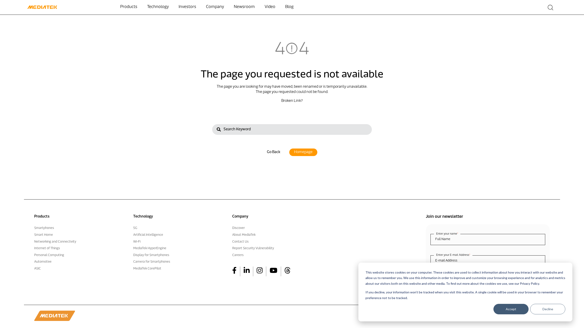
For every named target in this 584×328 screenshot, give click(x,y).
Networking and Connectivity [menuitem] (55, 241)
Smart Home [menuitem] (43, 235)
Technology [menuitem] (158, 7)
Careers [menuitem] (238, 255)
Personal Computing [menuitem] (49, 255)
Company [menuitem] (215, 7)
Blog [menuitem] (289, 7)
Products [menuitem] (128, 7)
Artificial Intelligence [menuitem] (148, 235)
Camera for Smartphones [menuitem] (151, 262)
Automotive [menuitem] (43, 262)
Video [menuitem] (270, 7)
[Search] (219, 130)
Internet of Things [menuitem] (47, 248)
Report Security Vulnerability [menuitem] (253, 248)
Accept (511, 309)
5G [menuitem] (135, 228)
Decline (547, 309)
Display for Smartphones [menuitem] (151, 255)
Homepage (303, 152)
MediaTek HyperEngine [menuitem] (149, 248)
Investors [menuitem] (187, 7)
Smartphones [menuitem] (44, 228)
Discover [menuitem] (238, 228)
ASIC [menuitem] (37, 268)
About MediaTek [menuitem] (244, 235)
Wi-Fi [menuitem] (137, 241)
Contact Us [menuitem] (240, 241)
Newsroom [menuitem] (244, 7)
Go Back (273, 152)
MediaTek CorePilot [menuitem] (147, 268)
